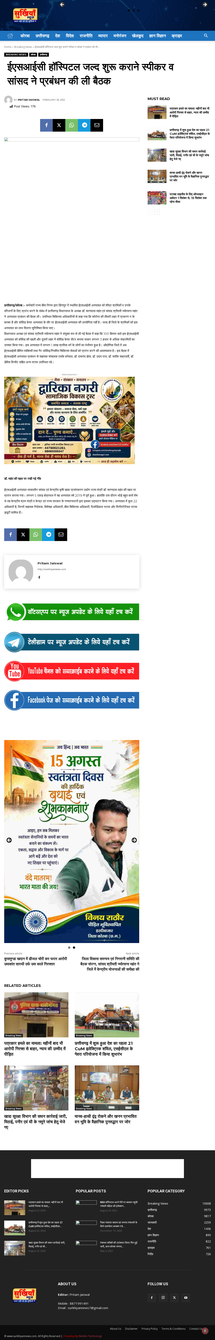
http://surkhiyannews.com (52, 569)
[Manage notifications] (205, 1330)
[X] (59, 125)
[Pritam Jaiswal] (9, 100)
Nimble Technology (90, 1336)
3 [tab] (138, 10)
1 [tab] (129, 10)
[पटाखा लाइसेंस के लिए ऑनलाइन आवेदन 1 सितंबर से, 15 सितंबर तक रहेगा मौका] (157, 197)
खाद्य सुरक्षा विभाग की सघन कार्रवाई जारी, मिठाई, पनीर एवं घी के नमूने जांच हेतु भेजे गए (35, 1122)
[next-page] (157, 212)
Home (8, 47)
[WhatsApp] (71, 125)
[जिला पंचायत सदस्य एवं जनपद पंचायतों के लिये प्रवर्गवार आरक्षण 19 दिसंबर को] (86, 1228)
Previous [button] (62, 5)
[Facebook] (46, 125)
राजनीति (86, 35)
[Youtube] (186, 1298)
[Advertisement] (107, 1168)
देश (57, 35)
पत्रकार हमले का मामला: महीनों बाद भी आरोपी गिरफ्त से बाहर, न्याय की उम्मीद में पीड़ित (35, 1049)
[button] (206, 36)
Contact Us (195, 1329)
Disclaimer (131, 1329)
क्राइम (177, 35)
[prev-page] (150, 212)
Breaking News (23, 47)
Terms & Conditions (173, 1329)
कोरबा (25, 35)
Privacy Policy (150, 1329)
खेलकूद (137, 35)
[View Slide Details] (71, 612)
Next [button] (205, 5)
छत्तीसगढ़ (42, 35)
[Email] (96, 125)
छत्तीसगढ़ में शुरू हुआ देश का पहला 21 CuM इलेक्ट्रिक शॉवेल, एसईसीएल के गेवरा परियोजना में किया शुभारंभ (104, 1049)
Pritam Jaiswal (29, 99)
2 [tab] (133, 10)
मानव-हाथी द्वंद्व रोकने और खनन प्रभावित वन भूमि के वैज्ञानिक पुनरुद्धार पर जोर (189, 176)
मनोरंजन (120, 35)
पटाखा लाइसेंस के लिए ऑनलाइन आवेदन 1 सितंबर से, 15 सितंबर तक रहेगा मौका (188, 198)
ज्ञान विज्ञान (157, 35)
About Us (115, 1329)
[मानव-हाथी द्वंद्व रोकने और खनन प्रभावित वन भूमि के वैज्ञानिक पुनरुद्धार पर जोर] (107, 1087)
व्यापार (103, 35)
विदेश (70, 35)
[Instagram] (163, 1297)
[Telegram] (84, 125)
